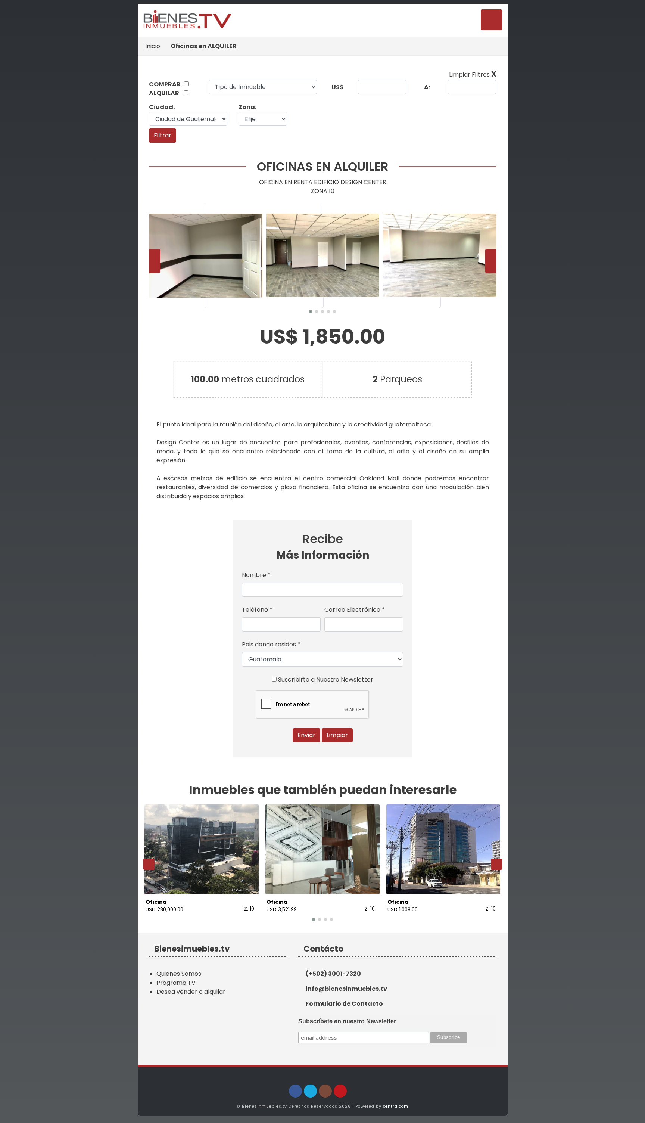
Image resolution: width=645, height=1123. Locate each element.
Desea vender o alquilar (190, 991)
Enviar (306, 735)
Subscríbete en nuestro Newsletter (347, 1021)
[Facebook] (295, 1091)
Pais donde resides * (271, 644)
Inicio (152, 46)
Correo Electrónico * (354, 609)
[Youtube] (340, 1091)
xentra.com (395, 1106)
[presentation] (154, 261)
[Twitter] (310, 1091)
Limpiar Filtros (472, 74)
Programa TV (176, 982)
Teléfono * (257, 609)
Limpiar (337, 735)
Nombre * (256, 575)
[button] (311, 311)
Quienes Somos (178, 974)
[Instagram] (325, 1091)
